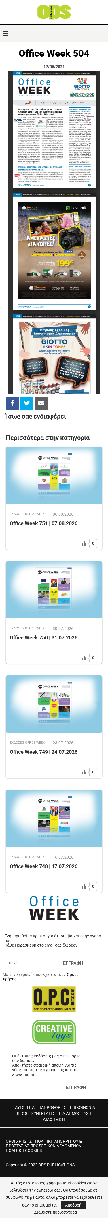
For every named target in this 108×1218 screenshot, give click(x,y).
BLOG (22, 1113)
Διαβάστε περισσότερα (55, 1212)
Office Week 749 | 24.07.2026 (43, 752)
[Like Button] (84, 543)
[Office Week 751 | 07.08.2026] (54, 475)
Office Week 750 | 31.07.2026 (43, 638)
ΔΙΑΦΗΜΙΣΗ (54, 1119)
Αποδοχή (73, 1205)
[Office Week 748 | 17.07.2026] (54, 818)
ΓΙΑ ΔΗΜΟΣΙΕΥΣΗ (75, 1113)
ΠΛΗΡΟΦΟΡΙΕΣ (52, 1107)
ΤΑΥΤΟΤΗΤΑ (24, 1107)
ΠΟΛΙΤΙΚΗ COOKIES (24, 1150)
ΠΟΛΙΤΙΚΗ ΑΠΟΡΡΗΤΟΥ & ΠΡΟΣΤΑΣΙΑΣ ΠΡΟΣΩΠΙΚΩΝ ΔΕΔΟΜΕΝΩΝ (44, 1143)
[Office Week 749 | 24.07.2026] (54, 704)
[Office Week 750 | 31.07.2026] (54, 589)
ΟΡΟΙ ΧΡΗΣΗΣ (19, 1141)
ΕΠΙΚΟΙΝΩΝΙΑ (82, 1107)
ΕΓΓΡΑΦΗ (73, 963)
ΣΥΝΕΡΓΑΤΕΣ (43, 1113)
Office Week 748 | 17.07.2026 (43, 866)
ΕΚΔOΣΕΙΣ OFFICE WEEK (27, 514)
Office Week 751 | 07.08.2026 (43, 523)
